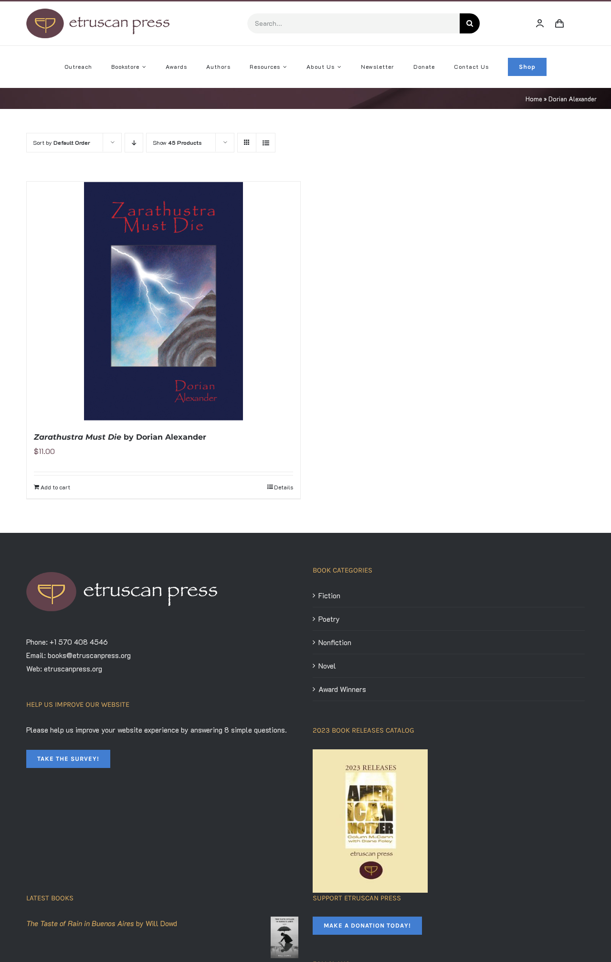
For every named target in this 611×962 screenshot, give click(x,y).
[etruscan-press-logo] (97, 12)
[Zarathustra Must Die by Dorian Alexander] (163, 301)
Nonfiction (334, 642)
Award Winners (342, 689)
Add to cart (55, 487)
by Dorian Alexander (120, 437)
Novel (327, 665)
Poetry (329, 619)
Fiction (329, 595)
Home (534, 99)
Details (283, 487)
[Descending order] (134, 142)
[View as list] (265, 142)
